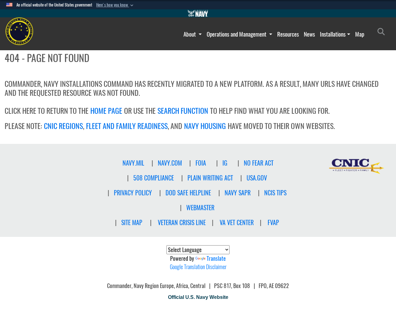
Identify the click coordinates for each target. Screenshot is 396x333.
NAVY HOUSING (205, 126)
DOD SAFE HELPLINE (188, 193)
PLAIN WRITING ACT (210, 178)
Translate (216, 258)
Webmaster (200, 207)
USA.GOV (257, 178)
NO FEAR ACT (258, 163)
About (190, 34)
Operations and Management (237, 34)
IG (224, 163)
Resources (288, 34)
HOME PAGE (106, 111)
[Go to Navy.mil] (198, 13)
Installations (333, 34)
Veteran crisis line (182, 222)
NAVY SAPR (238, 193)
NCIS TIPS (275, 193)
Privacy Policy (133, 193)
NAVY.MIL (133, 163)
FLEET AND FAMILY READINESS (127, 126)
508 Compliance (153, 178)
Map (359, 34)
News (309, 34)
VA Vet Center (237, 222)
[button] (115, 5)
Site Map (131, 222)
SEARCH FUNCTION (182, 111)
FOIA (201, 163)
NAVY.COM (170, 163)
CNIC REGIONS (63, 126)
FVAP (273, 222)
